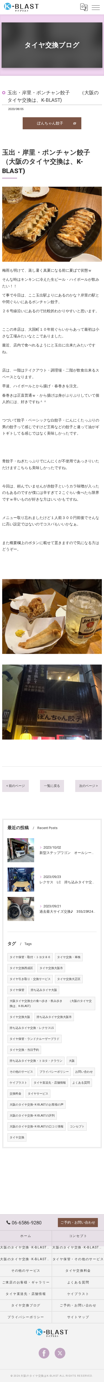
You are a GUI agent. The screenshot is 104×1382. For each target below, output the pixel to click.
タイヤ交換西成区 (21, 968)
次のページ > (88, 786)
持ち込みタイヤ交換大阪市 (54, 1017)
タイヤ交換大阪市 (51, 968)
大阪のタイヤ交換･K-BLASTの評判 (32, 1115)
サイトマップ (78, 1317)
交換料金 (15, 1093)
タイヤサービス (38, 1093)
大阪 (72, 1061)
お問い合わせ (84, 1071)
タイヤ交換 (17, 1137)
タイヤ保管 (17, 990)
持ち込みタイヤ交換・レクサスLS (32, 1028)
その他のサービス (21, 1071)
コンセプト (77, 1126)
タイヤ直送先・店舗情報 (50, 1082)
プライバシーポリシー (54, 1071)
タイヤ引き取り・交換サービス (30, 979)
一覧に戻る (52, 786)
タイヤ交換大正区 (69, 979)
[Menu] (96, 7)
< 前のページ (15, 786)
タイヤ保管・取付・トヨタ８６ (30, 957)
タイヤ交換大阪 (20, 1017)
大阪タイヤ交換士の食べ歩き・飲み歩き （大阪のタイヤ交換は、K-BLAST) (51, 1003)
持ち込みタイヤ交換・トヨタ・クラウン (36, 1061)
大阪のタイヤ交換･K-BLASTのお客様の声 (36, 1104)
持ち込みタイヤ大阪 (44, 990)
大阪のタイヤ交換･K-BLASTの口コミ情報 (36, 1126)
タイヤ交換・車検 (69, 957)
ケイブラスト (18, 1082)
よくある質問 (81, 1082)
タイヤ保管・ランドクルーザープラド (34, 1039)
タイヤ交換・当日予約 (24, 1050)
